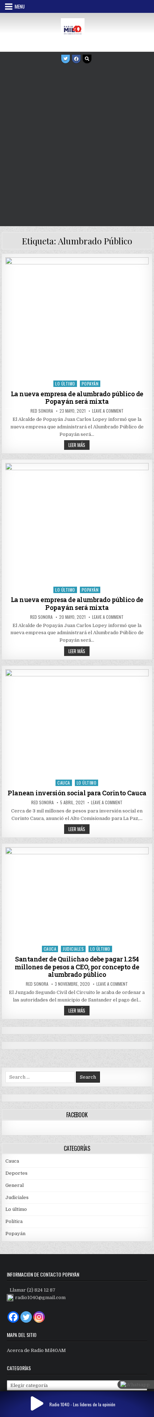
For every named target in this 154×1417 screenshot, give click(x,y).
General (14, 1185)
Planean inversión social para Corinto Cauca (77, 793)
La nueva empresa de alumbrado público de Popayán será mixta (77, 397)
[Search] (87, 59)
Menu (20, 6)
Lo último (65, 384)
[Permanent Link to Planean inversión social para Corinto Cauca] (76, 722)
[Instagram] (39, 1317)
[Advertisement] (77, 146)
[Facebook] (76, 59)
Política (14, 1221)
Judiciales (73, 949)
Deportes (16, 1173)
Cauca (63, 783)
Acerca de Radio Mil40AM (36, 1350)
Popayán (90, 384)
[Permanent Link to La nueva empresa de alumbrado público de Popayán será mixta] (76, 317)
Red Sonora (41, 411)
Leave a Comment (108, 411)
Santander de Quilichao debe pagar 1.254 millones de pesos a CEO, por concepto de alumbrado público (77, 967)
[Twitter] (65, 59)
